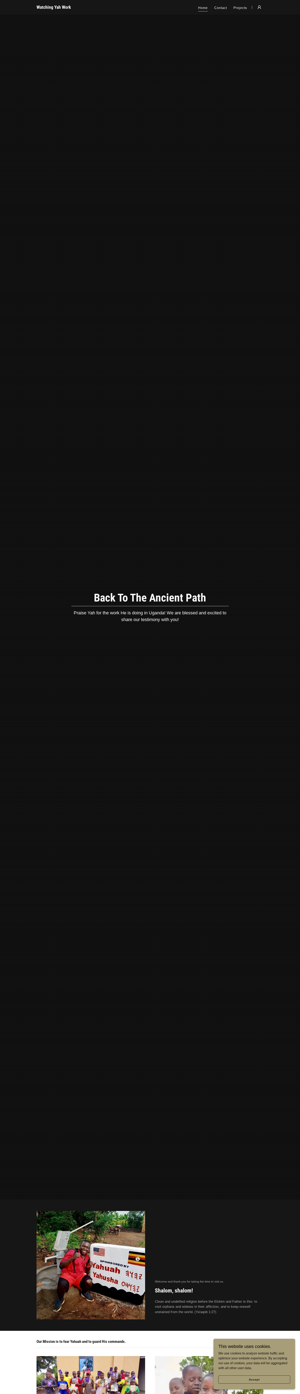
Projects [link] (240, 8)
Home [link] (203, 8)
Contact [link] (220, 8)
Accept (254, 1379)
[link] (54, 7)
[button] (259, 7)
